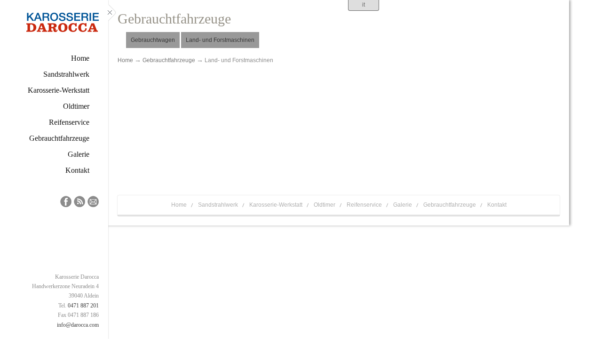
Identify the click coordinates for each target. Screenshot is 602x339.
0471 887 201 (83, 305)
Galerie (402, 205)
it (363, 4)
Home (125, 60)
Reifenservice (364, 205)
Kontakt (497, 205)
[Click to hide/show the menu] (112, 169)
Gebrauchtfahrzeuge (169, 60)
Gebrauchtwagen (153, 40)
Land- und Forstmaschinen (220, 40)
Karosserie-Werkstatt (275, 205)
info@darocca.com (78, 325)
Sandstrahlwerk (218, 205)
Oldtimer (324, 205)
